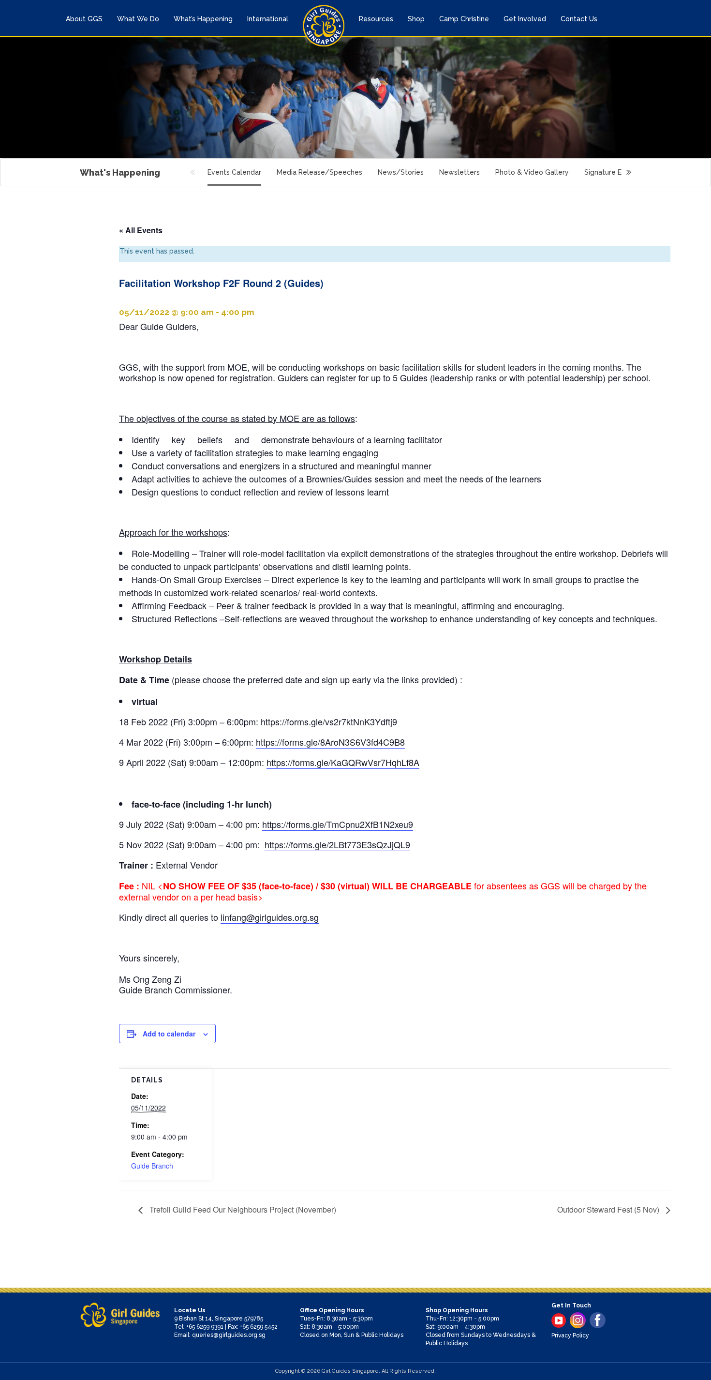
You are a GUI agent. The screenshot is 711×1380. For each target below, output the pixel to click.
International (267, 19)
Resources (376, 19)
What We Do (138, 19)
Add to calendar (169, 1033)
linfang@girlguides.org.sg (270, 917)
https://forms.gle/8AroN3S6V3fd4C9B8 (330, 741)
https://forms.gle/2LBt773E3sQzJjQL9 (337, 844)
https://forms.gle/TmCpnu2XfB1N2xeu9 (337, 824)
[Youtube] (558, 1320)
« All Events (141, 230)
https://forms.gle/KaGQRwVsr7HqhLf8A (343, 762)
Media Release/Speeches (319, 172)
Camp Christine (464, 19)
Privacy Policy (570, 1335)
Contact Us (579, 19)
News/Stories (401, 172)
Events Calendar (234, 172)
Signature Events (612, 172)
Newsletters (459, 172)
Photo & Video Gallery (532, 172)
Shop (416, 19)
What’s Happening (203, 19)
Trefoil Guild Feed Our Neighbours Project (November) (242, 1209)
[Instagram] (578, 1320)
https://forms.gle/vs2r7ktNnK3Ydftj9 (329, 721)
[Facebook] (598, 1320)
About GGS (84, 19)
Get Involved (525, 19)
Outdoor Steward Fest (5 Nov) (609, 1209)
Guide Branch (152, 1165)
